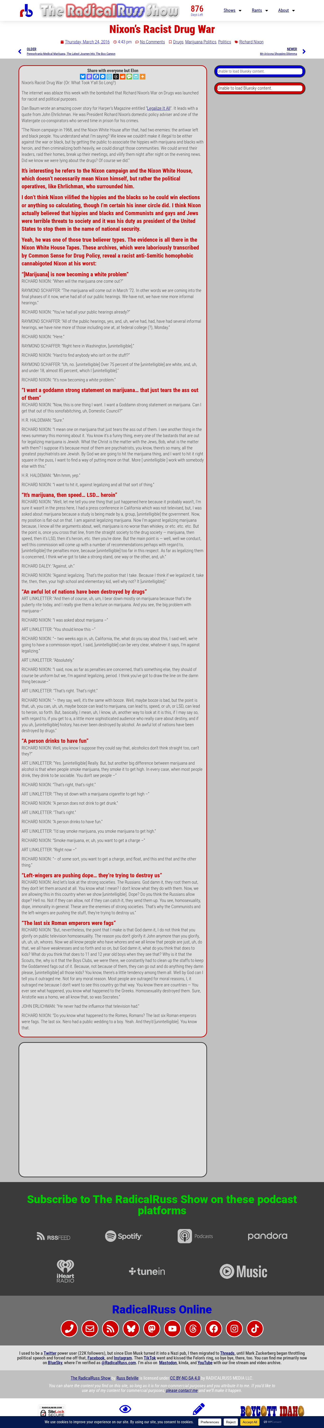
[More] (142, 76)
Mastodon (168, 1362)
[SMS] (129, 76)
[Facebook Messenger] (103, 76)
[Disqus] (113, 1111)
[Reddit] (122, 76)
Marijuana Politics (200, 42)
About (283, 10)
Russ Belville (127, 1378)
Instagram (123, 1358)
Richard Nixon (251, 42)
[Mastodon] (89, 76)
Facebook (96, 1358)
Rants (257, 10)
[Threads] (116, 76)
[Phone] (69, 1328)
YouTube (205, 1362)
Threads (227, 1353)
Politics (224, 42)
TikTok (150, 1358)
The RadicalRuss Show (91, 1378)
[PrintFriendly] (136, 76)
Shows (230, 10)
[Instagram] (109, 76)
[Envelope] (89, 1328)
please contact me (182, 1390)
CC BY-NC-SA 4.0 (185, 1378)
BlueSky (55, 1362)
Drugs (178, 42)
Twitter (50, 1353)
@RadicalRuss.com (119, 1362)
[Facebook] (96, 76)
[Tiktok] (255, 1328)
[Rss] (110, 1328)
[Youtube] (172, 1328)
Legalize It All (158, 108)
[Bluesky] (83, 76)
